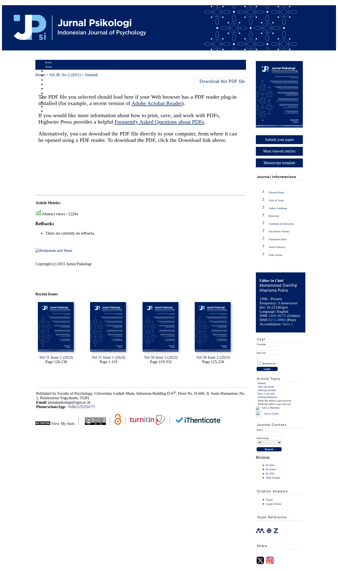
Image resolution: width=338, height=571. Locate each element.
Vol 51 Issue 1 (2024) (108, 357)
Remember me (268, 363)
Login (48, 71)
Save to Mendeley (271, 407)
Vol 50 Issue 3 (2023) (161, 357)
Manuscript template (279, 163)
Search (48, 80)
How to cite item (266, 393)
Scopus (269, 499)
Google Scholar (273, 504)
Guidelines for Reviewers (281, 223)
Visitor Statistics (277, 247)
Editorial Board (276, 192)
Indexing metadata (267, 390)
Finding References (267, 397)
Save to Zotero (271, 413)
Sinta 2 (287, 324)
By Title (270, 473)
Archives (50, 89)
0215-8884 (277, 320)
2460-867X (277, 316)
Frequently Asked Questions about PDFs (159, 122)
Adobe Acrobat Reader (156, 103)
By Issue (270, 465)
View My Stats (62, 423)
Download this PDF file (222, 81)
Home (48, 62)
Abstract (262, 383)
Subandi (91, 75)
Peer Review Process (279, 231)
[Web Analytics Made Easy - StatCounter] (42, 423)
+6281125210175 (81, 407)
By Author (271, 469)
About (48, 67)
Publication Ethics (278, 239)
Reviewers (274, 216)
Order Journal (275, 255)
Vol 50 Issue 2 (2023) (213, 357)
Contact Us (51, 111)
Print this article (266, 386)
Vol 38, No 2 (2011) (65, 75)
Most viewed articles (279, 151)
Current (49, 84)
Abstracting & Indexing (58, 107)
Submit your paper (279, 139)
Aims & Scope (276, 200)
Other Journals (273, 477)
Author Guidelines (278, 208)
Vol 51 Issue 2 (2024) (56, 357)
